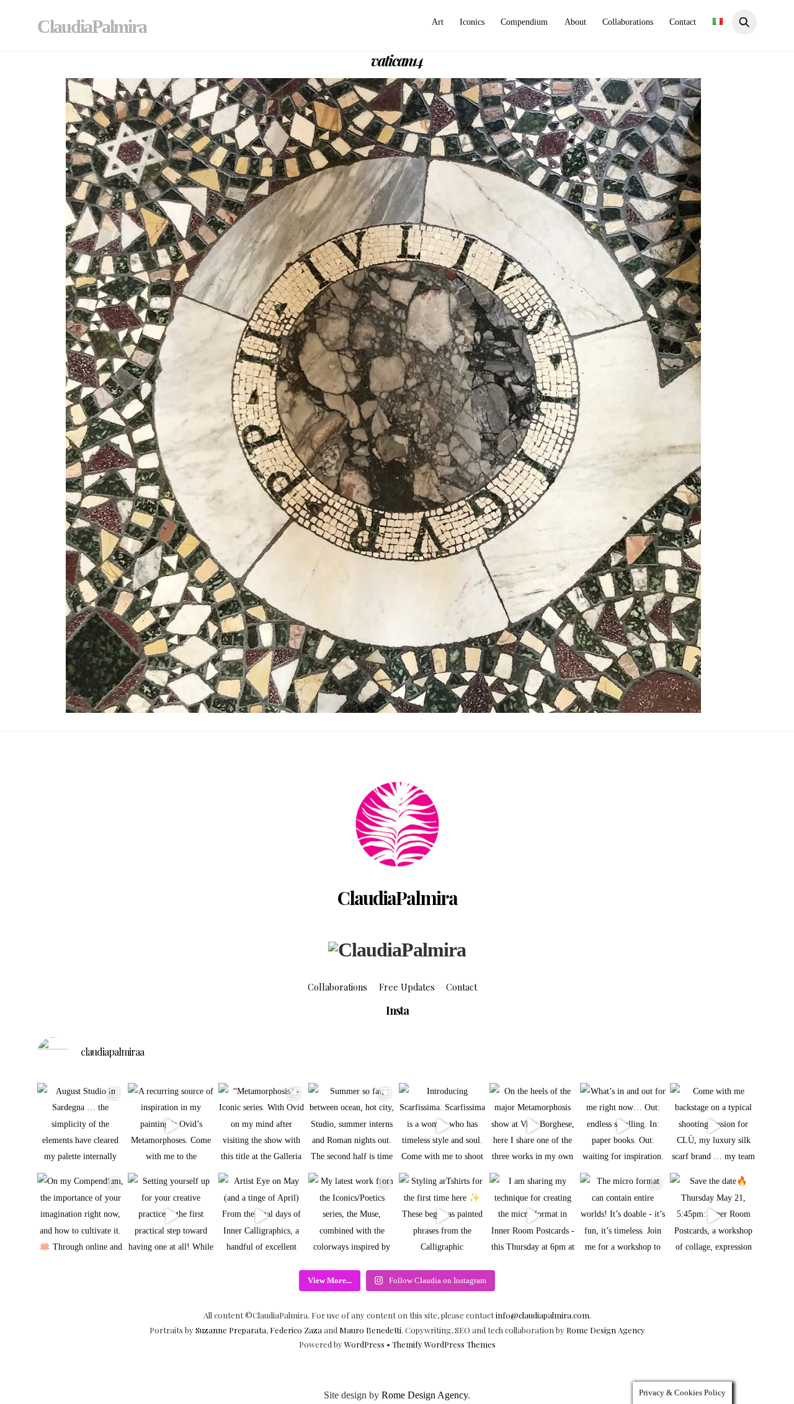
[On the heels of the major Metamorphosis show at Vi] (532, 1126)
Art (438, 22)
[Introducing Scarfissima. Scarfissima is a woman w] (442, 1126)
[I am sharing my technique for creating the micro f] (532, 1216)
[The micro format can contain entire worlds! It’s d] (623, 1216)
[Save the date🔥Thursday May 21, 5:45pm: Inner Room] (713, 1216)
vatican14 (397, 60)
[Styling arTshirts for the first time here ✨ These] (442, 1216)
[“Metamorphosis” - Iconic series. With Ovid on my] (261, 1126)
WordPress (364, 1344)
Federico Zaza (296, 1330)
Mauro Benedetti (370, 1330)
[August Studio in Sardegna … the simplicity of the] (80, 1126)
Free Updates (407, 987)
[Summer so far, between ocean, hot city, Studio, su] (351, 1126)
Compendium (524, 22)
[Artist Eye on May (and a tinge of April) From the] (261, 1216)
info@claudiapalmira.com (542, 1315)
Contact (682, 22)
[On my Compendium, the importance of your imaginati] (80, 1216)
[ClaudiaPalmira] (397, 949)
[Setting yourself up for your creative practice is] (171, 1216)
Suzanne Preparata (230, 1330)
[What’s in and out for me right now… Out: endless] (623, 1126)
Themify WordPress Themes (444, 1344)
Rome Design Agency (605, 1330)
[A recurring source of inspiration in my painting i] (171, 1126)
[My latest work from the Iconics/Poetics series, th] (351, 1216)
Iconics (472, 22)
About (575, 22)
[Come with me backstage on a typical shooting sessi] (713, 1126)
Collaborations (627, 22)
